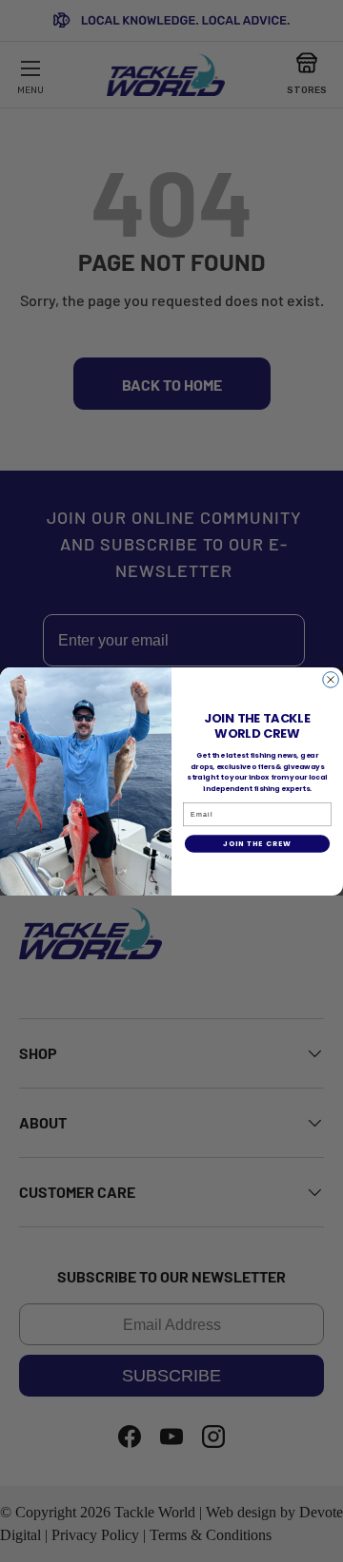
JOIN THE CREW (257, 844)
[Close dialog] (331, 679)
